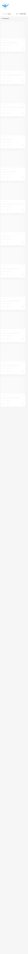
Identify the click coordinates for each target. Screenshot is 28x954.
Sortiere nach (5, 13)
